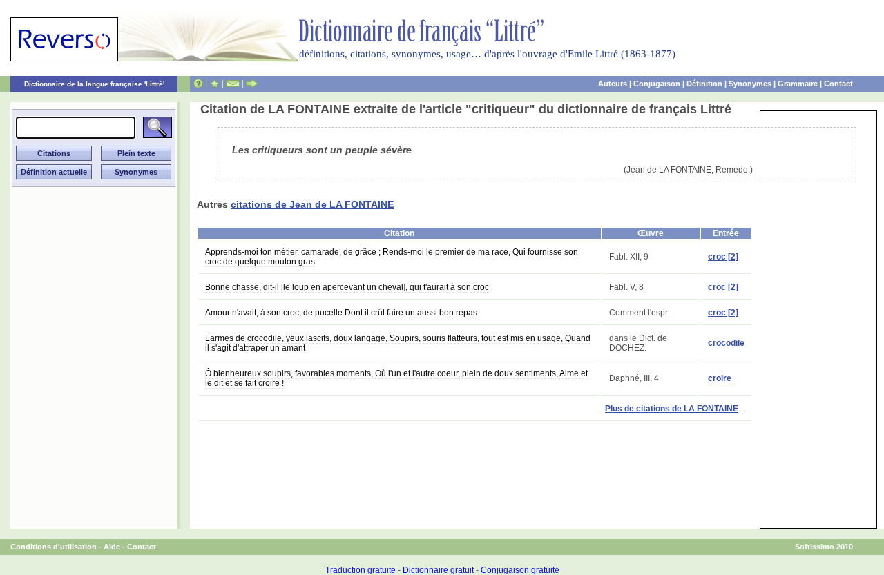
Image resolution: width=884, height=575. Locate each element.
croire (719, 378)
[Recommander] (252, 83)
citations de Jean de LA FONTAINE (312, 204)
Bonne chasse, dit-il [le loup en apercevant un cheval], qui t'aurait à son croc (347, 287)
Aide (112, 547)
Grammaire (798, 83)
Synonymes (750, 83)
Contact (838, 83)
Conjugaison (656, 83)
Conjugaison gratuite (520, 570)
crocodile (726, 343)
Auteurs (612, 83)
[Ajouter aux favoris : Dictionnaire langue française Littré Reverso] (214, 83)
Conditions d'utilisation (53, 547)
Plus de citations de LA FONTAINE (671, 408)
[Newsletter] (233, 83)
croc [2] (723, 257)
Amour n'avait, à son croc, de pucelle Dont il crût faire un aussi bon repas (341, 313)
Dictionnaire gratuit (438, 570)
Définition (704, 83)
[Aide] (198, 83)
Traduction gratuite (360, 570)
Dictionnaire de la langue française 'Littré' (94, 84)
